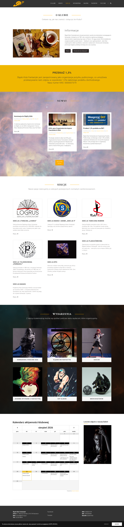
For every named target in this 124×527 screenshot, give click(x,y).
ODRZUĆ (106, 524)
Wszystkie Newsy (59, 162)
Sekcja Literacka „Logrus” (25, 221)
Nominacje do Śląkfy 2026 (23, 116)
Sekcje (68, 3)
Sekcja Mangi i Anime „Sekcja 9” (61, 221)
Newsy (60, 3)
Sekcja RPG (52, 262)
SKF (33, 119)
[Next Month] (74, 427)
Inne (92, 131)
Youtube (103, 3)
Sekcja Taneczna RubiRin (93, 221)
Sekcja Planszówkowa (92, 241)
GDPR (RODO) (53, 524)
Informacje (72, 30)
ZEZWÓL (117, 524)
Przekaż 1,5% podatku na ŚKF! (93, 128)
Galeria (86, 3)
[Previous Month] (17, 427)
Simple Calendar (75, 490)
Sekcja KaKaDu (19, 284)
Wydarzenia (77, 3)
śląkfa (27, 119)
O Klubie (53, 3)
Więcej (67, 51)
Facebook (94, 3)
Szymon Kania (69, 132)
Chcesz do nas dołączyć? (80, 51)
